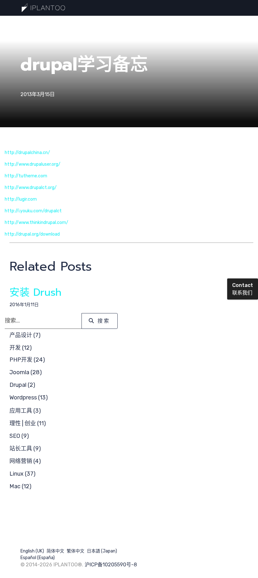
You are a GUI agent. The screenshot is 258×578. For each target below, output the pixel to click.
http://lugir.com (21, 199)
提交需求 (109, 23)
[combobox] (43, 321)
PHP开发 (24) (27, 359)
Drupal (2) (22, 384)
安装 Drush (35, 292)
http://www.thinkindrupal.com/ (36, 222)
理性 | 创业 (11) (27, 423)
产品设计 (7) (25, 335)
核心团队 (165, 23)
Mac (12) (20, 486)
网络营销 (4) (25, 461)
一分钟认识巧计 (42, 23)
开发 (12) (20, 347)
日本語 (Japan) (102, 551)
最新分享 (79, 23)
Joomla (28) (25, 372)
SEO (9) (19, 435)
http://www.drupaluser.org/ (32, 164)
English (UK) (32, 551)
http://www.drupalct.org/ (31, 187)
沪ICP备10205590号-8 (111, 565)
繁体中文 (75, 551)
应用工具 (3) (25, 410)
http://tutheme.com (26, 176)
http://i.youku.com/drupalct (33, 211)
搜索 (139, 23)
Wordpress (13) (28, 397)
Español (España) (37, 557)
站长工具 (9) (25, 448)
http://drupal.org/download (32, 234)
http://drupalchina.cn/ (27, 152)
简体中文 (55, 551)
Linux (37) (22, 473)
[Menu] (234, 24)
